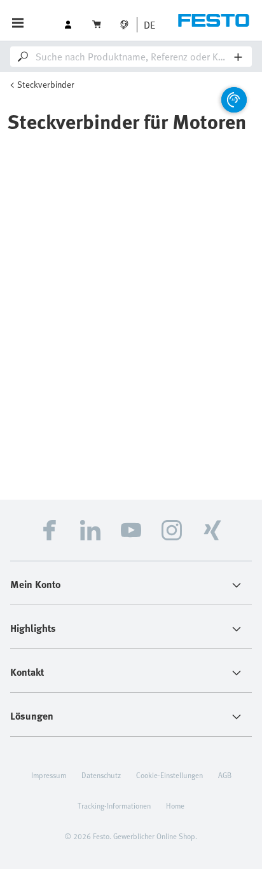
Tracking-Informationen (114, 805)
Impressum (48, 775)
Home (175, 805)
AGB (224, 775)
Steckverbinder (45, 84)
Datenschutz (101, 775)
